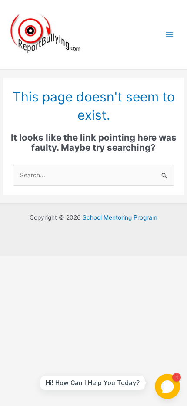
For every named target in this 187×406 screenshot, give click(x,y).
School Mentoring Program (120, 217)
